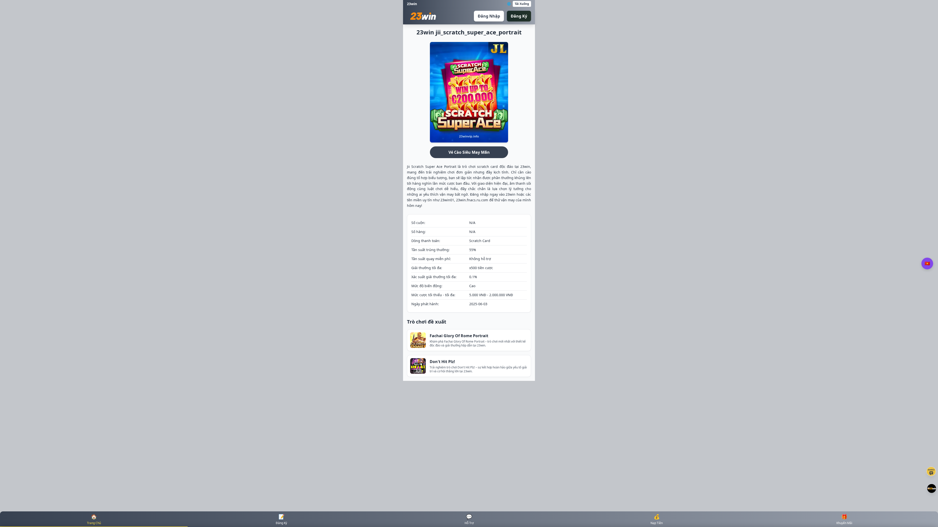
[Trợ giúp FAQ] (931, 471)
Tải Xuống (522, 4)
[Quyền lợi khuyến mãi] (931, 488)
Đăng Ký (519, 16)
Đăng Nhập (489, 16)
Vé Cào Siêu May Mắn (469, 152)
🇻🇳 (927, 263)
